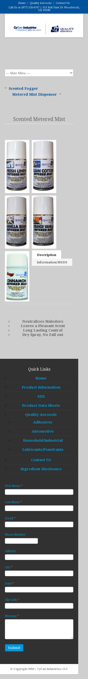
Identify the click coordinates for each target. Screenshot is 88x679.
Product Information (41, 387)
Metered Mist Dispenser (34, 94)
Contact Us (63, 3)
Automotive (43, 431)
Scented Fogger (23, 88)
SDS (41, 396)
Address (10, 551)
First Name (14, 486)
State (9, 583)
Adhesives (42, 422)
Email (10, 518)
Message (12, 616)
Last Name (13, 502)
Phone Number (15, 534)
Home (22, 3)
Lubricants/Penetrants (43, 449)
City (9, 567)
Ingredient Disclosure (41, 469)
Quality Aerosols (41, 3)
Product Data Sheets (41, 405)
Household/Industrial (43, 440)
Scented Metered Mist (39, 119)
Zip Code (12, 600)
